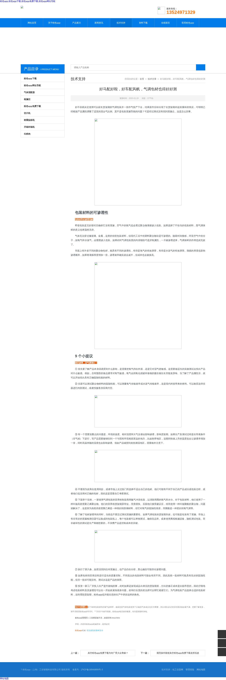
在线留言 (165, 23)
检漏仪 (27, 99)
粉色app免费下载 (32, 106)
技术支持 (121, 23)
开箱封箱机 (29, 127)
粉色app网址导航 (32, 85)
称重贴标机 (29, 120)
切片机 (27, 113)
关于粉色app (54, 23)
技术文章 (152, 79)
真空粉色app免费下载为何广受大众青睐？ (108, 653)
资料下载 (143, 23)
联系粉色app (188, 23)
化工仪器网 (177, 669)
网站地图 (201, 669)
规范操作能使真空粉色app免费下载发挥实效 (178, 653)
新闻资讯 (99, 23)
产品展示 (76, 23)
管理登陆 (190, 669)
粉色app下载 (30, 78)
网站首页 (32, 23)
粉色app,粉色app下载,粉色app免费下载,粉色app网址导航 (27, 1)
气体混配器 (29, 92)
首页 (142, 79)
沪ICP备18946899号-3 (92, 669)
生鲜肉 (27, 134)
